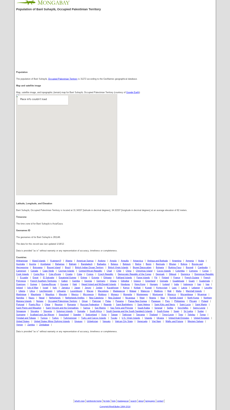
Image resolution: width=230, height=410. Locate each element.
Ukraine (160, 318)
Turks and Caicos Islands (93, 318)
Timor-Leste (168, 314)
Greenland (150, 281)
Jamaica (65, 287)
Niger (142, 298)
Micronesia (88, 294)
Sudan (201, 311)
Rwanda (107, 304)
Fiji (155, 277)
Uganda (148, 318)
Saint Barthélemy (124, 304)
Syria (103, 314)
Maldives (158, 291)
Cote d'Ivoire (55, 274)
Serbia (170, 308)
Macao (90, 291)
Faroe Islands (143, 277)
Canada (34, 271)
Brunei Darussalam (142, 267)
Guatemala (204, 281)
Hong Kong (140, 284)
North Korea (193, 298)
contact (160, 401)
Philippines (179, 301)
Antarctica (138, 260)
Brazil (68, 267)
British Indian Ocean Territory (89, 267)
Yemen (19, 324)
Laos (174, 287)
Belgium (127, 264)
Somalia (81, 311)
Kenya (126, 287)
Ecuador (24, 277)
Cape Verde (48, 271)
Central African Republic (90, 271)
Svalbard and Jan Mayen (42, 314)
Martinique (21, 294)
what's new (80, 401)
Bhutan (172, 264)
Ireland (19, 287)
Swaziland (64, 314)
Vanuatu (106, 321)
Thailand (153, 314)
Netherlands (55, 298)
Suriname (20, 314)
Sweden (77, 314)
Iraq (207, 284)
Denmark (160, 274)
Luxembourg (76, 291)
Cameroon (21, 271)
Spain (176, 311)
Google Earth (132, 92)
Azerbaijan (45, 264)
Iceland (166, 284)
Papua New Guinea (137, 301)
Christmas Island (144, 271)
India (176, 284)
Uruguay (78, 321)
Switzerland (91, 314)
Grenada (164, 281)
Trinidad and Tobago (26, 318)
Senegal (158, 308)
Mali (169, 291)
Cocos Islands (164, 271)
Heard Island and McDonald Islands (98, 284)
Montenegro (142, 294)
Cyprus (90, 274)
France (176, 277)
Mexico (74, 294)
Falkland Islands (124, 277)
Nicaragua (130, 298)
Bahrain (72, 264)
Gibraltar (125, 281)
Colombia (180, 271)
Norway (39, 301)
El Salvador (48, 277)
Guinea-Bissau (49, 284)
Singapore (21, 311)
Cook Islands (22, 274)
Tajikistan (127, 314)
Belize (138, 264)
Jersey (88, 287)
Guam (192, 281)
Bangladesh (86, 264)
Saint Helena (143, 304)
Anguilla (125, 260)
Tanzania (140, 314)
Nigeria (152, 298)
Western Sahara (195, 321)
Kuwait (148, 287)
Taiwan (114, 314)
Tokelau (191, 314)
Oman (85, 301)
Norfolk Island (176, 298)
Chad (109, 271)
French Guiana (192, 277)
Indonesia (188, 284)
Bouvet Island (53, 267)
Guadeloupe (178, 281)
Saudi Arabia (144, 308)
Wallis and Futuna (174, 321)
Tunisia (43, 318)
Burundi (189, 267)
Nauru (31, 298)
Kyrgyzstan (161, 287)
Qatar (47, 304)
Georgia (88, 281)
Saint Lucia (185, 304)
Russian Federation (89, 304)
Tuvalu (114, 318)
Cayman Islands (66, 271)
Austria (32, 264)
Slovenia (47, 311)
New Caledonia (96, 298)
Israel (45, 287)
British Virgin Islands (118, 267)
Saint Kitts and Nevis (164, 304)
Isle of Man (32, 287)
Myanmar (202, 294)
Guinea (33, 284)
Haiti (75, 284)
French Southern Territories (43, 281)
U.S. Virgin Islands (131, 318)
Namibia (20, 298)
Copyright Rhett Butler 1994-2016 (115, 406)
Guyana (64, 284)
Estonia (95, 277)
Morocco (172, 294)
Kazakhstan (113, 287)
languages (150, 401)
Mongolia (127, 294)
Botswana (37, 267)
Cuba (79, 274)
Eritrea (84, 277)
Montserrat (158, 294)
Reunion (59, 304)
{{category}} (55, 260)
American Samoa (85, 260)
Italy (55, 287)
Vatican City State (124, 321)
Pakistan (96, 301)
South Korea (163, 311)
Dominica (185, 274)
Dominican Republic (204, 274)
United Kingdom (201, 318)
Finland (165, 277)
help (114, 401)
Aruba (201, 260)
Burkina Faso (174, 267)
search (133, 401)
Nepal (41, 298)
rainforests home (94, 401)
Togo (180, 314)
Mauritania (36, 294)
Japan (77, 287)
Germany (100, 281)
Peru (167, 301)
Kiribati (137, 287)
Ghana (113, 281)
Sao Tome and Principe (121, 308)
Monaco (115, 294)
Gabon (64, 281)
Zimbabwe (44, 324)
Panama (120, 301)
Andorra (101, 260)
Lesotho (208, 287)
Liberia (22, 291)
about (141, 401)
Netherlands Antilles (75, 298)
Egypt (35, 277)
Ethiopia (107, 277)
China (128, 271)
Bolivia (184, 264)
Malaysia (145, 291)
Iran (199, 284)
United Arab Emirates (179, 318)
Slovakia (34, 311)
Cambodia (203, 267)
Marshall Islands (194, 291)
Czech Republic (105, 274)
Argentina (176, 260)
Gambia (76, 281)
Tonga (203, 314)
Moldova (102, 294)
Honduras (125, 284)
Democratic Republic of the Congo (134, 274)
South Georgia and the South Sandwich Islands (129, 311)
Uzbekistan (92, 321)
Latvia (184, 287)
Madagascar (119, 291)
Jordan (99, 287)
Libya (32, 291)
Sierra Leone (199, 308)
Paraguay (156, 301)
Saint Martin (201, 304)
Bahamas (59, 264)
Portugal (20, 304)
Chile (118, 271)
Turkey (55, 318)
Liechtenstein (45, 291)
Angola (113, 260)
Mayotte (63, 294)
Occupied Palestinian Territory (62, 79)
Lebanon (196, 287)
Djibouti (172, 274)
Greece (137, 281)
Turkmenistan (70, 318)
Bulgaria (160, 267)
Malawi (132, 291)
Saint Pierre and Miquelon (28, 308)
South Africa (96, 311)
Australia (20, 264)
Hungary (154, 284)
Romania (71, 304)
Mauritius (49, 294)
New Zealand (114, 298)
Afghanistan (22, 260)
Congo (205, 271)
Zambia (31, 324)
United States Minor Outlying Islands (52, 321)
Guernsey (21, 284)
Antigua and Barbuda (157, 260)
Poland (204, 301)
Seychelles (183, 308)
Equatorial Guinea (67, 277)
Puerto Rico (34, 304)
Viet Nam (156, 321)
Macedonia (103, 291)
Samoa (86, 308)
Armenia (190, 260)
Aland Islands (38, 260)
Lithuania (61, 291)
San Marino (100, 308)
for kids (106, 401)
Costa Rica (39, 274)
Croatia (68, 274)
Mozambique (186, 294)
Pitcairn (193, 301)
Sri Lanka (188, 311)
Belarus (114, 264)
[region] (115, 40)
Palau (108, 301)
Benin (148, 264)
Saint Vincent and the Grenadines (62, 308)
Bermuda (160, 264)
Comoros (193, 271)
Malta (178, 291)
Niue (162, 298)
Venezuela (142, 321)
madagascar (123, 401)
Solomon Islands (64, 311)
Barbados (101, 264)
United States (22, 321)
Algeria (68, 260)
